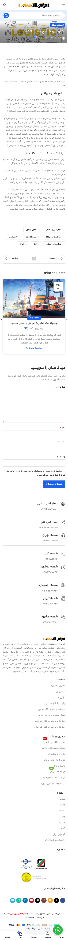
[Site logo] (34, 5)
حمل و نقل (31, 229)
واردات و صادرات (56, 754)
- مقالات (60, 793)
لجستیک (60, 25)
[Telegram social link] (12, 900)
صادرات (61, 823)
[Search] (6, 15)
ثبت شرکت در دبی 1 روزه (53, 784)
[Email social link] (50, 900)
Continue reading (34, 348)
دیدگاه (60, 387)
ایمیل (61, 442)
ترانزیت (61, 697)
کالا (35, 244)
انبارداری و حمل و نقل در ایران (49, 727)
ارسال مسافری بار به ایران (52, 715)
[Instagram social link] (44, 900)
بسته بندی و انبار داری (53, 748)
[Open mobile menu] (63, 5)
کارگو (62, 805)
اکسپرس (60, 692)
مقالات (36, 317)
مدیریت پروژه (58, 685)
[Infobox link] (51, 506)
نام (62, 427)
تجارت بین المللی (53, 229)
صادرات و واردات (53, 237)
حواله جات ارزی (57, 771)
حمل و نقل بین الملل (54, 741)
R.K (59, 38)
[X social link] (56, 900)
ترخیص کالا (59, 766)
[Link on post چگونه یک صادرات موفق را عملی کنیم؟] (34, 298)
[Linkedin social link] (25, 900)
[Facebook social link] (62, 900)
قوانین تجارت (58, 834)
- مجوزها (60, 850)
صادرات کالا (31, 237)
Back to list (34, 258)
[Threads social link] (37, 900)
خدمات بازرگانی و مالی (54, 760)
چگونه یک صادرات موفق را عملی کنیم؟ (34, 323)
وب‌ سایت (60, 456)
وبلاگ (53, 25)
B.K (37, 329)
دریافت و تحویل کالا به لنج (51, 709)
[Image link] (54, 639)
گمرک (22, 244)
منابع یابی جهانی (53, 244)
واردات (61, 817)
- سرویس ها (58, 736)
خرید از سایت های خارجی (53, 778)
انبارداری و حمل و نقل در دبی (50, 721)
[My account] (4, 5)
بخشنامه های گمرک (55, 840)
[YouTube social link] (31, 900)
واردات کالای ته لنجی (54, 703)
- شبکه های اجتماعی (54, 889)
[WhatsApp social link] (18, 900)
